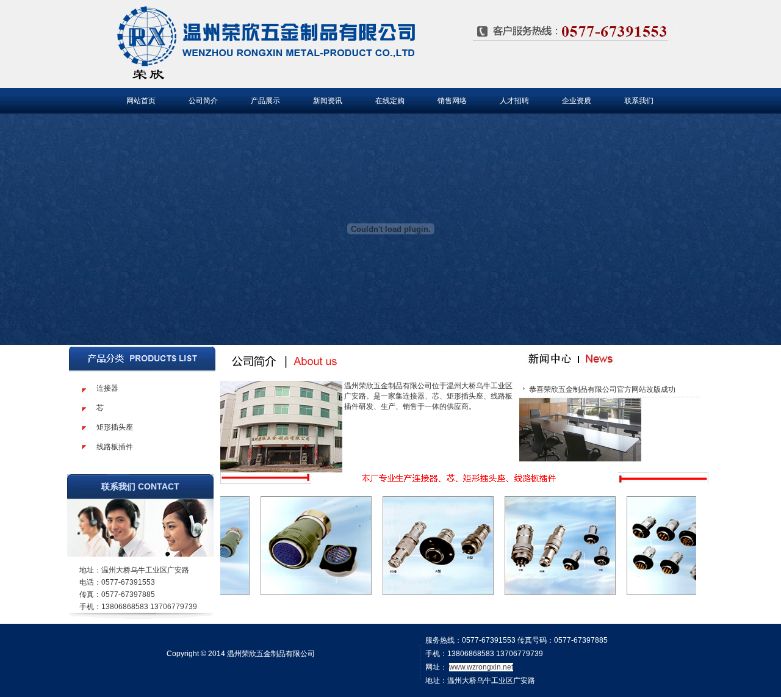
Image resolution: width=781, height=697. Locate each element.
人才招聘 (514, 100)
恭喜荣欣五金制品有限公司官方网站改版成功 (602, 389)
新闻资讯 (327, 100)
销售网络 (452, 100)
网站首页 (141, 100)
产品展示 (265, 100)
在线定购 (390, 100)
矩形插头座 (114, 427)
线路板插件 (114, 446)
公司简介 (203, 100)
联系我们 (638, 100)
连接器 (107, 388)
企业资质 (576, 100)
